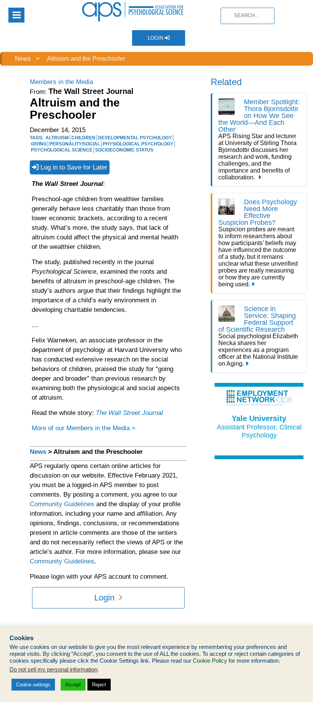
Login (156, 38)
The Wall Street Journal (129, 412)
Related (226, 82)
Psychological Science (61, 150)
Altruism (57, 137)
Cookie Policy (210, 661)
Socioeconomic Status (124, 150)
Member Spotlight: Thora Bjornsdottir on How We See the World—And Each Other (259, 115)
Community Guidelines (62, 504)
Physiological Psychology (138, 144)
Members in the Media (61, 82)
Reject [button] (99, 684)
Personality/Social (74, 144)
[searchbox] (247, 16)
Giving (39, 144)
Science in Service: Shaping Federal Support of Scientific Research (257, 319)
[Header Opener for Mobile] (16, 15)
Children (83, 137)
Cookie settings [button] (33, 684)
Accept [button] (73, 684)
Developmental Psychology (135, 137)
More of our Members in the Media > (84, 428)
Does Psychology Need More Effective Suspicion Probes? (257, 212)
